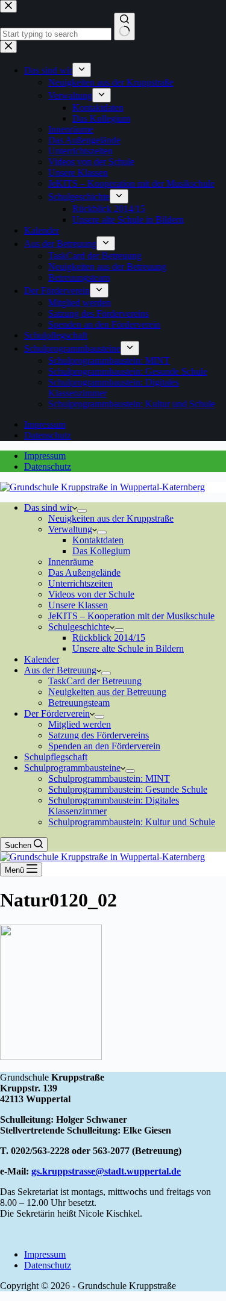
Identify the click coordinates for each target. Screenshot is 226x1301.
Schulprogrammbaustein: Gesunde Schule (127, 789)
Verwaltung (70, 529)
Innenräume (70, 562)
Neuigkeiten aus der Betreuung (107, 692)
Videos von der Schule (91, 594)
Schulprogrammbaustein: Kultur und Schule (131, 822)
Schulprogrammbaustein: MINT (109, 778)
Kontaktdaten (98, 540)
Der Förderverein (57, 713)
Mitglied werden (79, 724)
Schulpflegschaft (55, 757)
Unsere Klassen (78, 605)
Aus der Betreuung (60, 670)
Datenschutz (47, 466)
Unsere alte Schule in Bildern (128, 648)
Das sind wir (48, 507)
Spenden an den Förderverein (104, 746)
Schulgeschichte (79, 627)
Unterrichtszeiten (80, 583)
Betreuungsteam (79, 702)
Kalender (41, 659)
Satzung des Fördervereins (98, 735)
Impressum (45, 456)
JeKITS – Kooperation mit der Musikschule (131, 616)
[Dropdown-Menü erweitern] (82, 511)
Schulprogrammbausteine (72, 768)
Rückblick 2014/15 (108, 637)
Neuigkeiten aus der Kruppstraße (111, 518)
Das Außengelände (84, 572)
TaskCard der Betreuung (95, 681)
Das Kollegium (101, 551)
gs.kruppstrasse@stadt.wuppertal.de (106, 1171)
